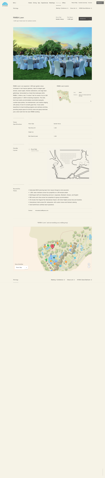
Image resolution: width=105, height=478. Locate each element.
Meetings (58, 3)
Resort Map (74, 2)
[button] (36, 150)
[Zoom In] (89, 264)
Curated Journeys (83, 2)
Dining (35, 3)
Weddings (52, 3)
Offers (64, 3)
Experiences (44, 3)
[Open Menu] (5, 4)
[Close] (43, 229)
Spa (39, 3)
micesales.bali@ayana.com (41, 210)
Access (90, 2)
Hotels (30, 3)
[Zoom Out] (89, 267)
